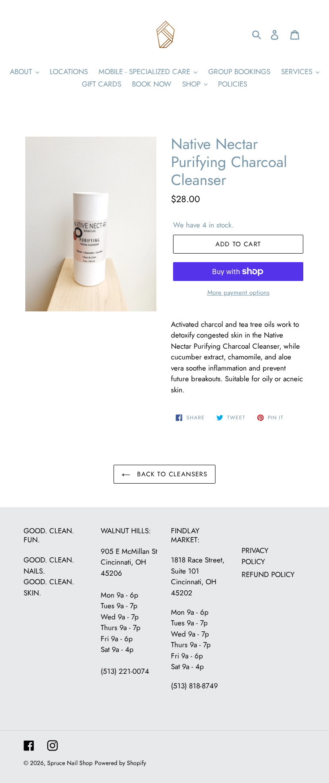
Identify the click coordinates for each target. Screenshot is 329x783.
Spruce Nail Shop (70, 763)
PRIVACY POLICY (255, 556)
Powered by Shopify (120, 763)
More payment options (238, 292)
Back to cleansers (171, 474)
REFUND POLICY (268, 574)
